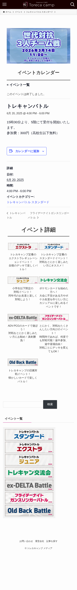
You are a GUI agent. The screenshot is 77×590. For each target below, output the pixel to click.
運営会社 (39, 541)
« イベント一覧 (18, 85)
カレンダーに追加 (27, 151)
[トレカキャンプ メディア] (38, 4)
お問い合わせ (26, 541)
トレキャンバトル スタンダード (28, 202)
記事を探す (52, 541)
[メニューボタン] (4, 4)
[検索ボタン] (72, 4)
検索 (50, 404)
